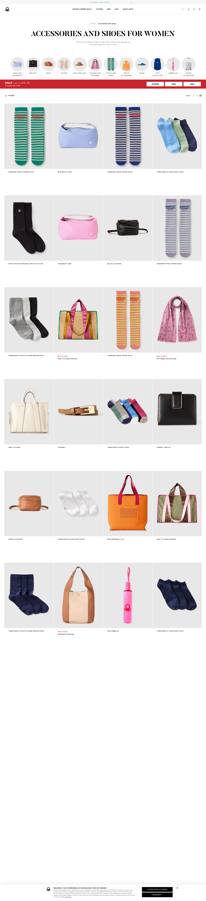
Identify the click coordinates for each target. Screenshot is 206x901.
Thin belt (62, 447)
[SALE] (103, 84)
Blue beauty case (65, 172)
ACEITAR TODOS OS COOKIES (157, 889)
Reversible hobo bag (66, 634)
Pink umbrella (113, 631)
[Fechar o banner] (177, 888)
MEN (109, 9)
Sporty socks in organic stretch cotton (25, 264)
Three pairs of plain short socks (170, 172)
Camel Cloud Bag (15, 539)
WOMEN (99, 9)
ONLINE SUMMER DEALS (82, 9)
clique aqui (68, 897)
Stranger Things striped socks (21, 172)
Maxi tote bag (14, 447)
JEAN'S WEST (128, 9)
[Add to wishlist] (7, 106)
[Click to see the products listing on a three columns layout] (200, 96)
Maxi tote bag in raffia (67, 359)
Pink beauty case (65, 264)
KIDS (117, 9)
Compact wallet (164, 447)
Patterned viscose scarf (166, 359)
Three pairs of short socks (118, 447)
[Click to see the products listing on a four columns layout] (197, 96)
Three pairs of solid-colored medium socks (26, 355)
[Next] (131, 2)
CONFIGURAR (156, 895)
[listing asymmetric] (193, 96)
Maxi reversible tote (115, 539)
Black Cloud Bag (114, 264)
